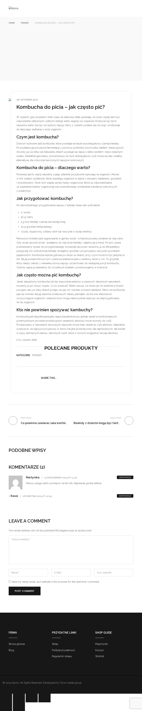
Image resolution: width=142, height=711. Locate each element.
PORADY (25, 23)
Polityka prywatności (63, 650)
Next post (115, 418)
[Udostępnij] (32, 698)
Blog (11, 650)
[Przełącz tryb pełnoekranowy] (19, 698)
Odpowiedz (125, 477)
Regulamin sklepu (62, 656)
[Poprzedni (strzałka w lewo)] (6, 706)
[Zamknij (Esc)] (44, 698)
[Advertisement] (71, 50)
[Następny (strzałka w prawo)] (19, 706)
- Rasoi (13, 496)
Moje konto (101, 644)
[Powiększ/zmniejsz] (6, 698)
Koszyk (99, 650)
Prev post (26, 418)
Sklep (55, 644)
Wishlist (99, 656)
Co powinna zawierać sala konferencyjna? (49, 423)
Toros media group (71, 682)
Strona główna (17, 644)
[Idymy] (14, 8)
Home (12, 23)
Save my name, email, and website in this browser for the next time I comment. (56, 581)
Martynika (32, 477)
